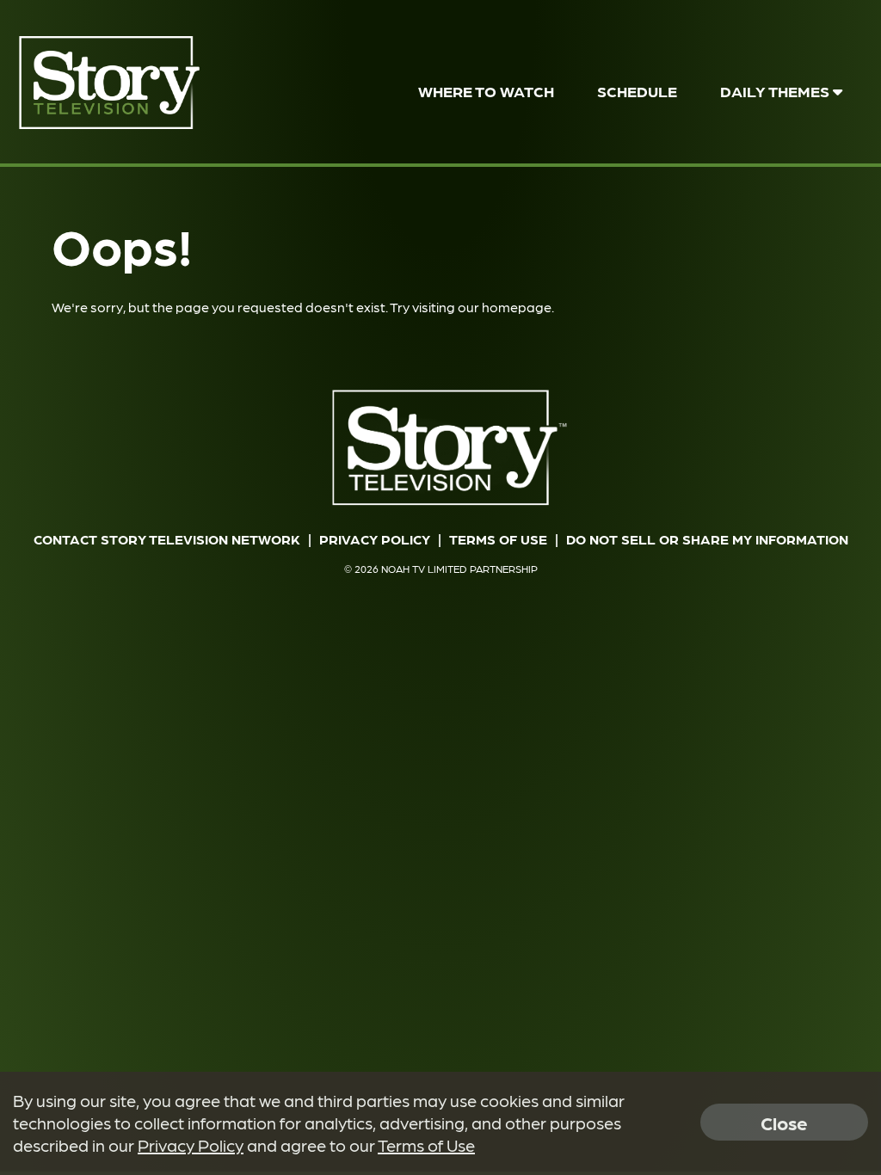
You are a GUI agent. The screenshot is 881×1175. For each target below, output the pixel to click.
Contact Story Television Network (167, 539)
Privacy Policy (374, 539)
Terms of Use (498, 539)
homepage (516, 306)
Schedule (637, 91)
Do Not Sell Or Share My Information (707, 539)
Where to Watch (486, 91)
